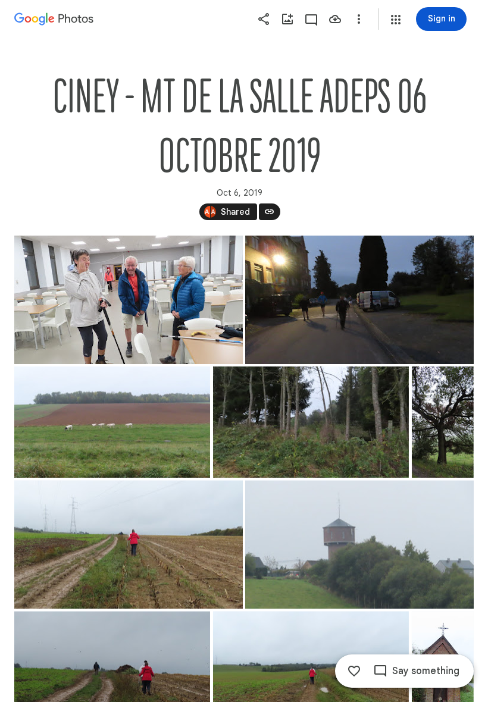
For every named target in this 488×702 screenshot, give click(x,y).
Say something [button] (425, 671)
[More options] (359, 19)
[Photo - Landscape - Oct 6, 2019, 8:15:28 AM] (128, 544)
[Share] (264, 19)
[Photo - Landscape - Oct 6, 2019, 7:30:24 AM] (359, 300)
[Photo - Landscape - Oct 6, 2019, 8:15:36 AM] (359, 544)
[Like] (354, 671)
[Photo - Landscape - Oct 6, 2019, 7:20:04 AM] (128, 300)
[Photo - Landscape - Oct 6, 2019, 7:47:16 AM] (311, 422)
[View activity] (311, 19)
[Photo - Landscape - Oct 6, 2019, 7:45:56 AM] (112, 422)
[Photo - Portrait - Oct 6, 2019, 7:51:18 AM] (443, 422)
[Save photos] (335, 19)
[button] (396, 20)
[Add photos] (287, 19)
